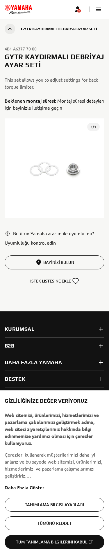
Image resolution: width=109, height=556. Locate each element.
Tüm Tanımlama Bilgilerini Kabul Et (54, 542)
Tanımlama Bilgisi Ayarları (54, 504)
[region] (54, 473)
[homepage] (18, 9)
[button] (98, 9)
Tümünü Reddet (54, 523)
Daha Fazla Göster (24, 487)
